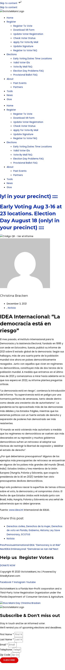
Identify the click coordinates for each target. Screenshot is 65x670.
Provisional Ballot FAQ (25, 74)
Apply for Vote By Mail (25, 42)
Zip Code (5, 654)
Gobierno (33, 530)
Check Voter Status (24, 38)
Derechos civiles (16, 526)
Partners (18, 87)
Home (10, 17)
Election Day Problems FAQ (28, 70)
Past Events (19, 83)
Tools (10, 91)
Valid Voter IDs (21, 62)
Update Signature (23, 46)
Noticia (12, 307)
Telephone (6, 649)
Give (9, 99)
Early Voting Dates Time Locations (32, 58)
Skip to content (9, 3)
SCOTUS (25, 534)
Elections (12, 54)
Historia (44, 530)
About (10, 79)
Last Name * (7, 639)
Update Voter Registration (28, 34)
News (10, 95)
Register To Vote (22, 26)
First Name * (7, 634)
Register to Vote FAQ (25, 50)
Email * (4, 644)
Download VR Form (23, 29)
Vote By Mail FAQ (22, 66)
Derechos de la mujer (38, 526)
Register (11, 21)
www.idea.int (16, 510)
